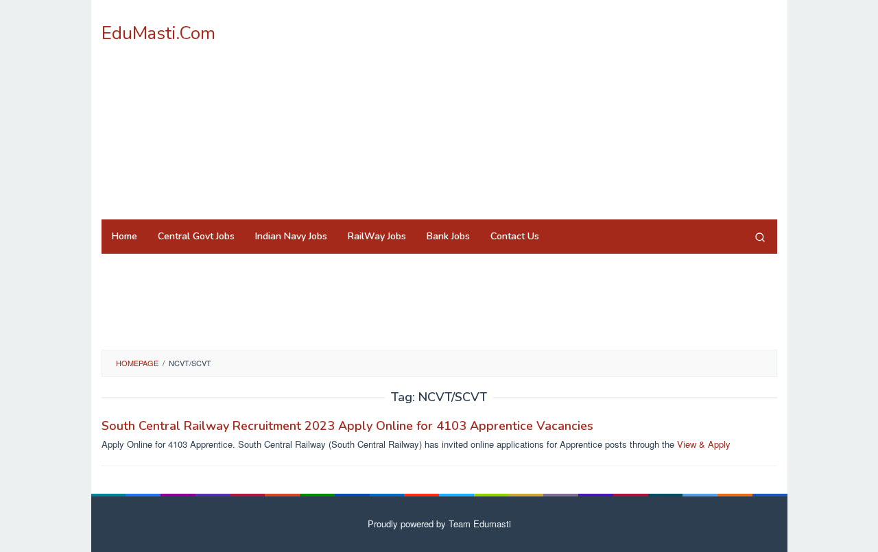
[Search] (760, 236)
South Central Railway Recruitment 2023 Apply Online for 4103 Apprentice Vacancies (347, 426)
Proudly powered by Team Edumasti (439, 523)
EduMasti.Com (158, 33)
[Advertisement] (526, 110)
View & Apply (704, 444)
